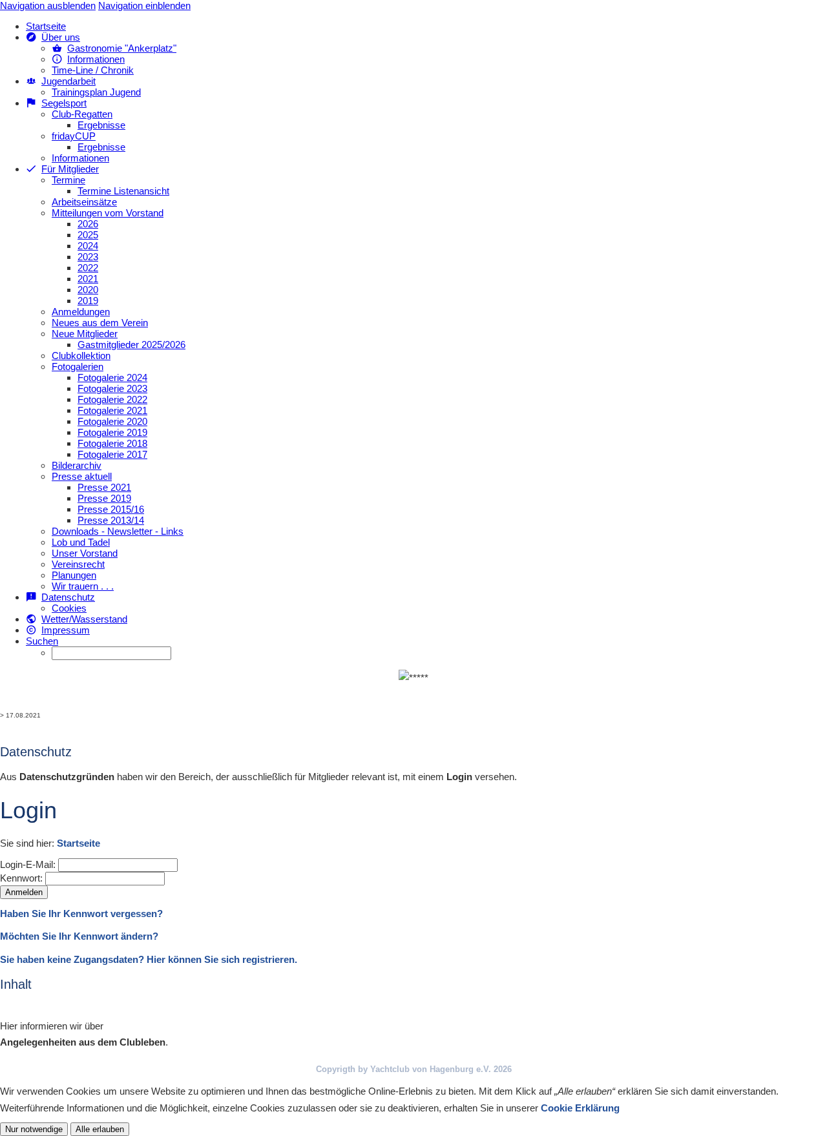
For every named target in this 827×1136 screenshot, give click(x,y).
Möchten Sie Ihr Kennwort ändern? (79, 936)
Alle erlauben (100, 1129)
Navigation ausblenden (48, 5)
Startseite (78, 843)
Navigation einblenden (144, 5)
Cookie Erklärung (580, 1107)
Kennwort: (21, 878)
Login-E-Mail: (28, 864)
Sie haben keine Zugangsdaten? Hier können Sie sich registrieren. (148, 959)
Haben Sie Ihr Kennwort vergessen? (81, 913)
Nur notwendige (34, 1129)
